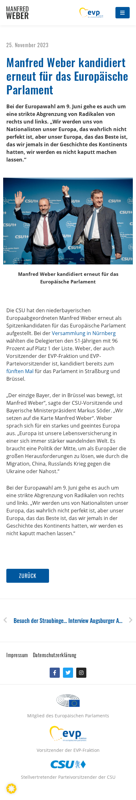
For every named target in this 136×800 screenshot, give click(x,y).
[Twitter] (68, 673)
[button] (27, 576)
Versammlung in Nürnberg (84, 333)
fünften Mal (20, 371)
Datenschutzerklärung (55, 655)
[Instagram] (81, 673)
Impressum (17, 655)
